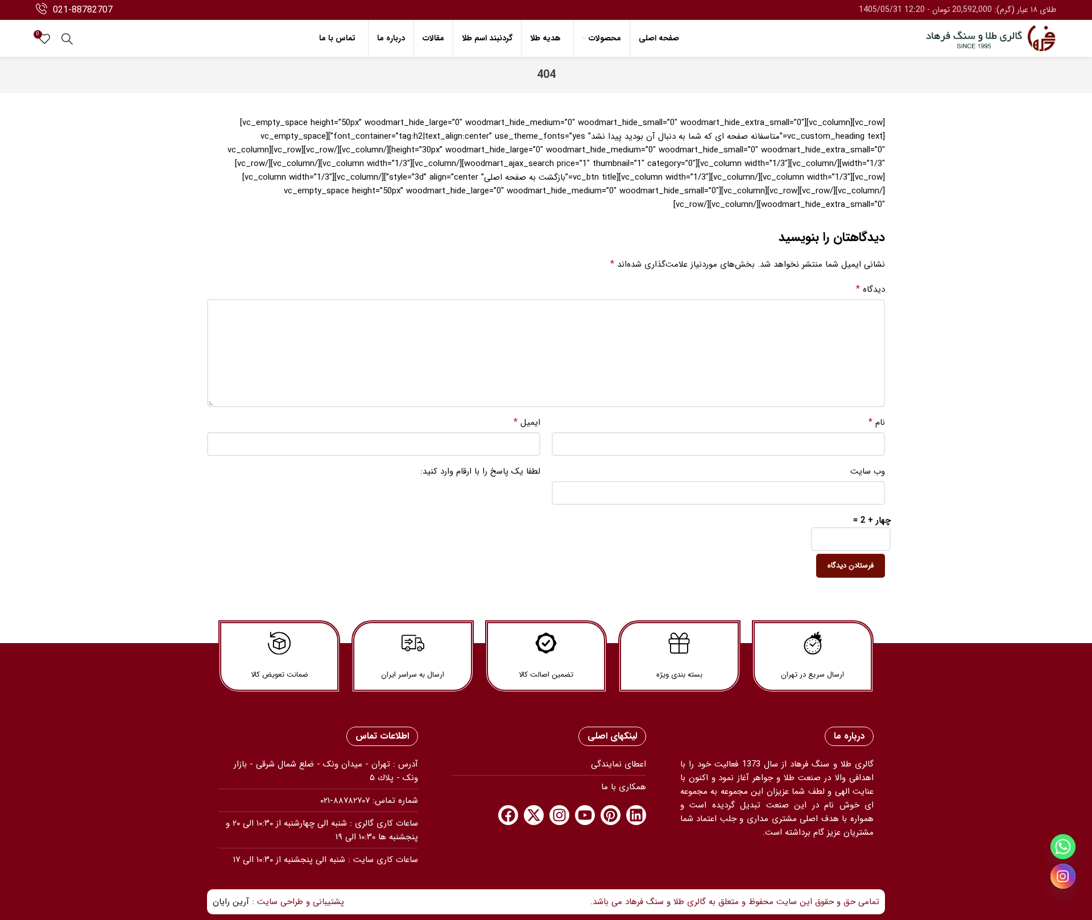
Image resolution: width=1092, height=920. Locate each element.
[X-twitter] (534, 815)
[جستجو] (67, 38)
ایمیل (527, 422)
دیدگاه (870, 289)
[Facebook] (508, 815)
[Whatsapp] (1063, 846)
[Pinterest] (611, 815)
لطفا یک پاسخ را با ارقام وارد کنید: (480, 471)
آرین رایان (231, 902)
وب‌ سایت (867, 471)
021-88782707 (83, 10)
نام (876, 422)
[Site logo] (990, 38)
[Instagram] (559, 815)
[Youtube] (585, 815)
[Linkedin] (636, 815)
